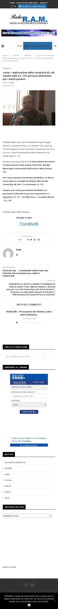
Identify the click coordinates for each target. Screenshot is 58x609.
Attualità (27, 55)
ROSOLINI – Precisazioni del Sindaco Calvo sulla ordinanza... (29, 313)
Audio (7, 474)
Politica (8, 492)
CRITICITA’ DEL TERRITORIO (27, 3)
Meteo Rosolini (9, 567)
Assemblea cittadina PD (15, 462)
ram (12, 82)
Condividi (29, 224)
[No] (54, 600)
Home (12, 3)
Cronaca (8, 480)
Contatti (44, 3)
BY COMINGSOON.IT (29, 446)
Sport (7, 497)
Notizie (16, 55)
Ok (29, 605)
